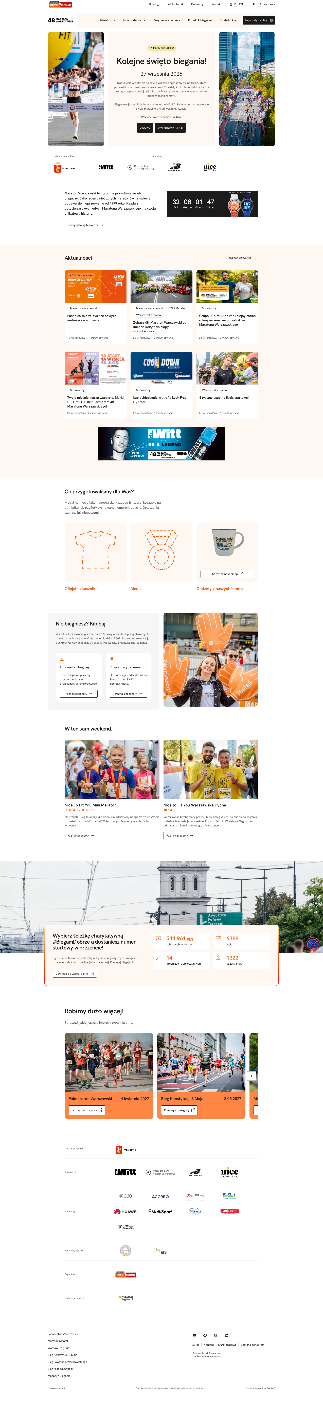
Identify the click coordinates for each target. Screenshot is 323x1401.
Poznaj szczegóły (76, 694)
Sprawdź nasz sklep (225, 574)
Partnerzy (197, 4)
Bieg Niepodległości (60, 1369)
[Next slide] (251, 1076)
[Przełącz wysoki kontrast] (253, 4)
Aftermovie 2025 (170, 128)
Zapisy (145, 128)
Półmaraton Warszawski (63, 1334)
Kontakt (216, 4)
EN (241, 4)
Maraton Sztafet (58, 1341)
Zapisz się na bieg (256, 20)
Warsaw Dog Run (58, 1348)
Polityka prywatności (57, 1388)
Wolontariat (175, 4)
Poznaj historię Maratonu (83, 225)
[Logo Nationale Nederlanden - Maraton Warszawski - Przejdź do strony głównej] (60, 4)
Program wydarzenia (166, 20)
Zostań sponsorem (252, 1345)
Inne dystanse (132, 20)
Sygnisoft (271, 1388)
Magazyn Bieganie (59, 1376)
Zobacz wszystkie (240, 258)
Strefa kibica (228, 20)
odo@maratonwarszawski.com (207, 1356)
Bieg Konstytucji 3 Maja (62, 1355)
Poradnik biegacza (200, 20)
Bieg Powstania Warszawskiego (67, 1362)
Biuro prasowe (227, 1345)
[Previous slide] (71, 1076)
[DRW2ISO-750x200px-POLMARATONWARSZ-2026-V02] (161, 459)
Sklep (152, 4)
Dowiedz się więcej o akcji (72, 974)
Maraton (105, 20)
